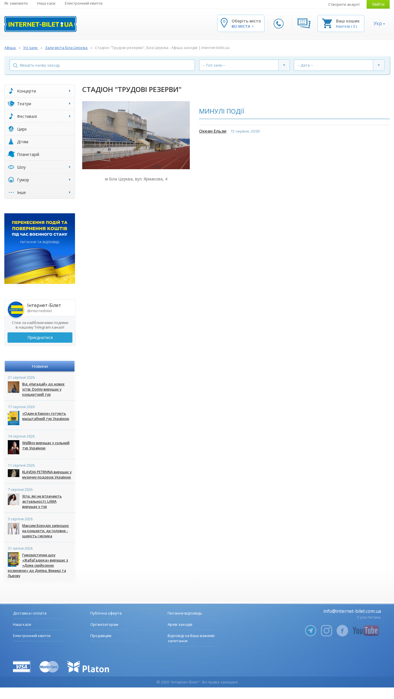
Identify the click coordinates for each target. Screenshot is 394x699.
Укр (378, 23)
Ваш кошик (348, 21)
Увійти (378, 4)
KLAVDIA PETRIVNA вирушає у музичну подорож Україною (47, 475)
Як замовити (16, 3)
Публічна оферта (106, 613)
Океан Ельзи (212, 131)
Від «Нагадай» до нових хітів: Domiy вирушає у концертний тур (43, 389)
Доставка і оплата (29, 613)
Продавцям (100, 635)
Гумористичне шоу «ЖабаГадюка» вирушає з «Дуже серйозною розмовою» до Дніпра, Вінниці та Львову (38, 565)
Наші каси (46, 3)
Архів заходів (180, 624)
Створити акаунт (344, 4)
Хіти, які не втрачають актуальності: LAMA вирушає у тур (42, 501)
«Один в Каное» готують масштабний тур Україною (45, 416)
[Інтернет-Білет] (40, 24)
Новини (40, 366)
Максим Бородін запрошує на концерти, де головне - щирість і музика (45, 530)
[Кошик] (327, 23)
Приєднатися (40, 337)
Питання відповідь (185, 613)
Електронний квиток (84, 3)
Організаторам (104, 624)
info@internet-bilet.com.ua (352, 611)
